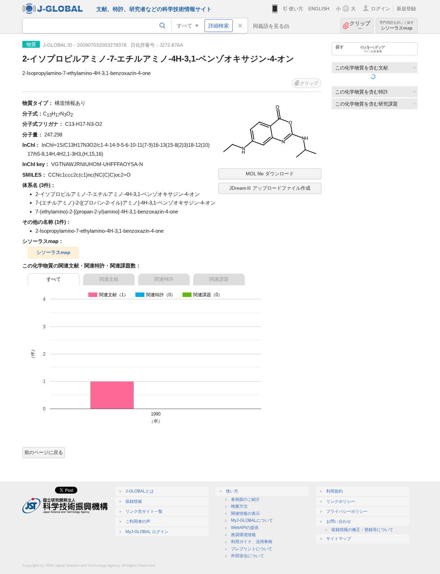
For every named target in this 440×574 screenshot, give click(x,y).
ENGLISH (318, 8)
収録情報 (133, 501)
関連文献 (109, 279)
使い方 (296, 8)
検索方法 (239, 506)
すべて (53, 279)
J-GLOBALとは (139, 491)
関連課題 (219, 279)
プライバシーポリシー (346, 511)
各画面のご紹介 (245, 499)
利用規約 (334, 491)
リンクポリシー (340, 501)
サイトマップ (338, 538)
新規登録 (406, 8)
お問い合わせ (338, 521)
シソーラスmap (53, 252)
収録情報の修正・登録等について (362, 529)
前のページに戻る (43, 452)
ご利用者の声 (137, 521)
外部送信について (247, 555)
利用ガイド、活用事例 (251, 541)
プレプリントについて (251, 549)
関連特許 (164, 279)
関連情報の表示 (245, 513)
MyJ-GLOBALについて (252, 520)
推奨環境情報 (243, 534)
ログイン (380, 8)
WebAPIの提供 (244, 527)
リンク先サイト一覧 (144, 511)
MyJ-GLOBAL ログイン (146, 531)
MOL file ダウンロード (270, 173)
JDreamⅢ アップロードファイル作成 (269, 188)
